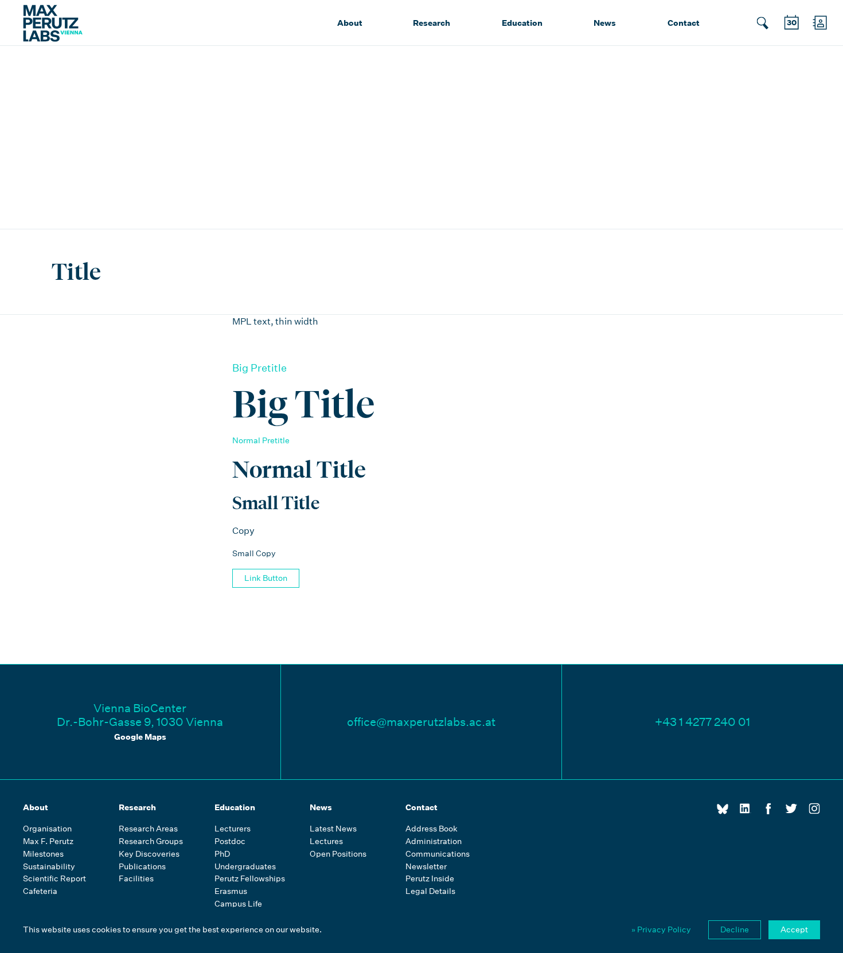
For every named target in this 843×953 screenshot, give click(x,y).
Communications (437, 854)
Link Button (265, 578)
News (605, 23)
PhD (222, 854)
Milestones (43, 854)
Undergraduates (245, 867)
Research (431, 23)
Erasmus (230, 891)
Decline (734, 929)
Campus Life (238, 904)
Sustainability (49, 867)
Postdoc (229, 841)
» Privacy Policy (661, 929)
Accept (794, 929)
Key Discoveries (149, 854)
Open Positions (338, 854)
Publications (142, 867)
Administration (433, 841)
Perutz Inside (429, 879)
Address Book (431, 829)
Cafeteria (40, 891)
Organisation (47, 829)
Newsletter (426, 867)
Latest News (333, 829)
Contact (684, 23)
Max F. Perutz (48, 841)
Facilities (136, 879)
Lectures (326, 841)
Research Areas (148, 829)
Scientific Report (54, 879)
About (349, 23)
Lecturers (232, 829)
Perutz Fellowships (249, 879)
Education (522, 23)
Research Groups (151, 841)
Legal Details (430, 891)
